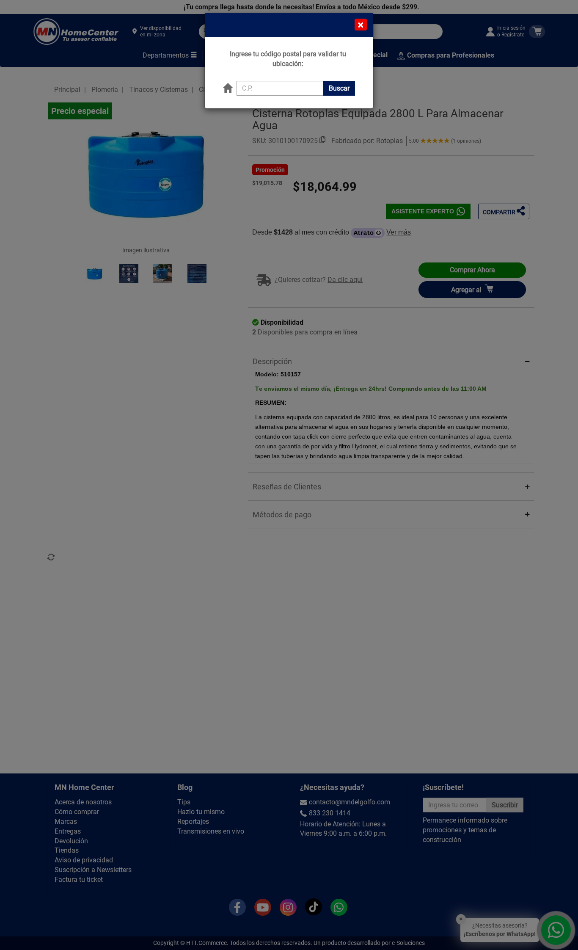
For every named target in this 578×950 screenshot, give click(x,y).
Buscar (339, 88)
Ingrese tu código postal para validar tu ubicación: (288, 59)
